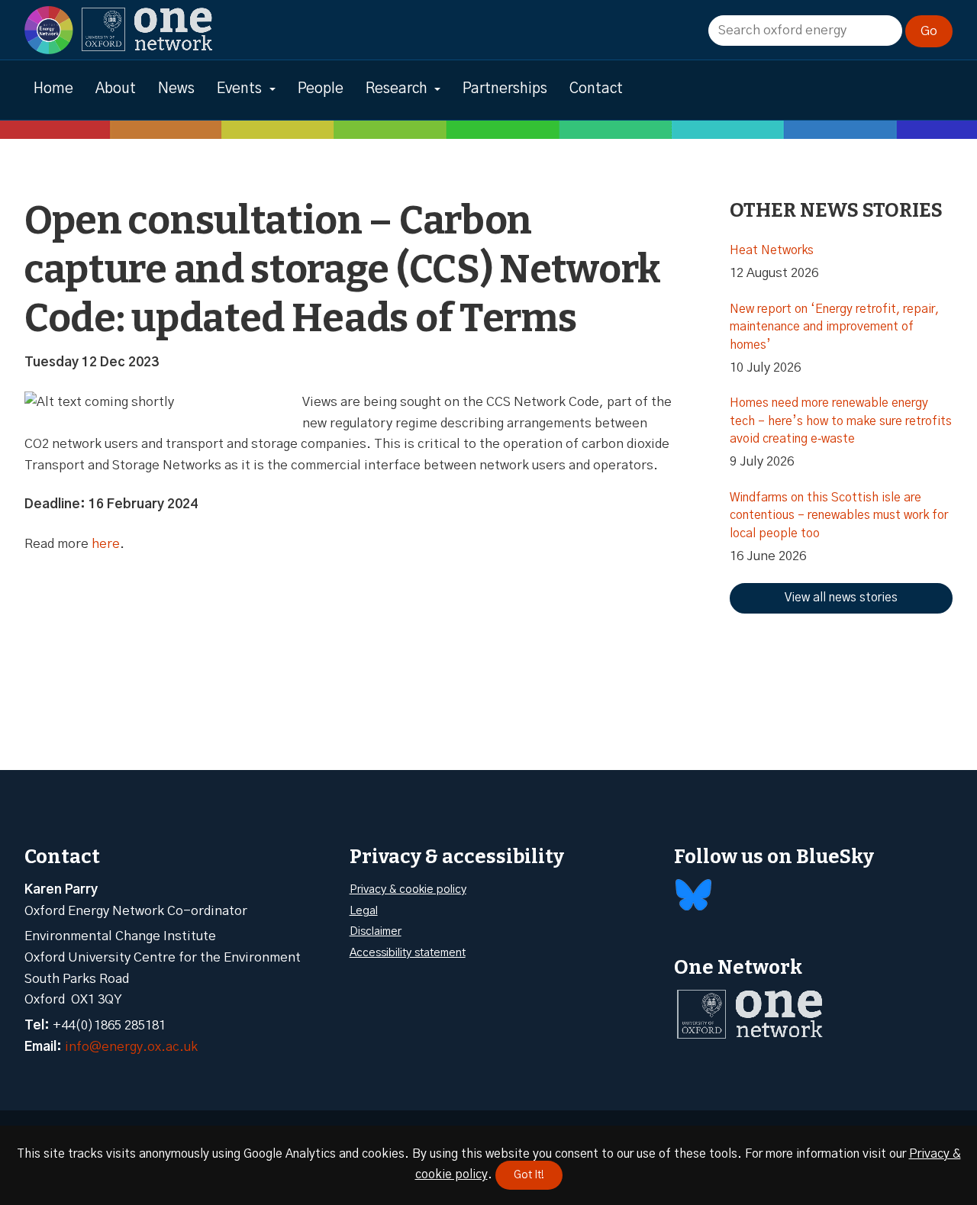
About (115, 89)
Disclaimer (375, 931)
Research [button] (396, 89)
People (320, 89)
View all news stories (841, 597)
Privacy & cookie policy (408, 889)
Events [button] (239, 89)
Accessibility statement (408, 953)
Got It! (529, 1175)
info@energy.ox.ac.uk (131, 1046)
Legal (364, 911)
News (176, 89)
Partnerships (505, 89)
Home (53, 89)
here (106, 543)
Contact (596, 89)
